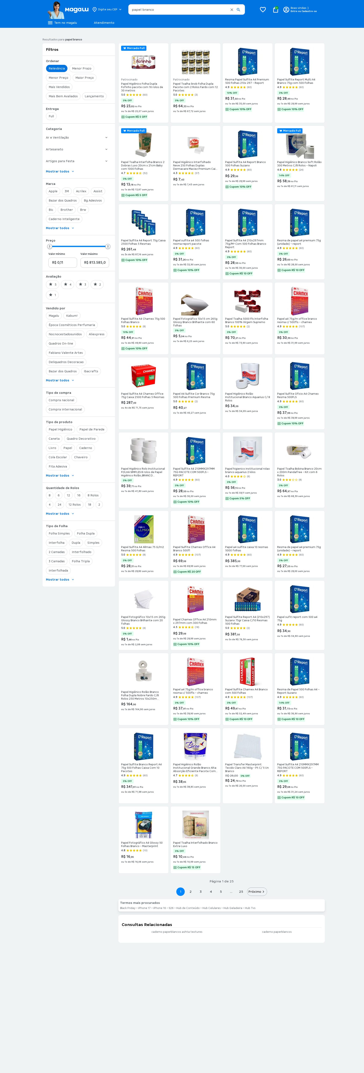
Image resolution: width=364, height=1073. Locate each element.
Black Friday (127, 908)
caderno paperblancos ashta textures (176, 931)
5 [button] (221, 892)
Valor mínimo (56, 254)
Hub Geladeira (232, 908)
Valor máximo (89, 254)
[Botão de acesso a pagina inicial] (67, 9)
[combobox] (186, 9)
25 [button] (241, 892)
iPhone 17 (144, 908)
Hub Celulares (211, 908)
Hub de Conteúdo (188, 908)
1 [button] (180, 892)
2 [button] (191, 892)
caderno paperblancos (277, 931)
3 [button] (201, 892)
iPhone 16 (159, 908)
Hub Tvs (250, 908)
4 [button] (211, 892)
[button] (232, 9)
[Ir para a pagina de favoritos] (262, 9)
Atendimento (104, 22)
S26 (171, 908)
